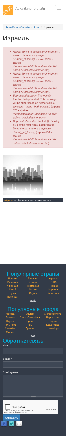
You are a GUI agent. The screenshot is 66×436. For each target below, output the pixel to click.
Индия (33, 293)
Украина (53, 278)
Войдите (8, 200)
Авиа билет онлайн (30, 8)
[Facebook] (4, 423)
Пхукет (10, 321)
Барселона (52, 317)
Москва (10, 313)
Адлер (30, 313)
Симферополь (52, 313)
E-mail (7, 358)
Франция (12, 285)
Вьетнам (12, 296)
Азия (36, 27)
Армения (53, 293)
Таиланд (33, 278)
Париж (53, 321)
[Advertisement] (33, 229)
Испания (12, 282)
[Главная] (7, 10)
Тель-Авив (10, 324)
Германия (33, 285)
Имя (5, 345)
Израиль (53, 289)
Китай (12, 289)
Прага (30, 321)
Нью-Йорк (53, 328)
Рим (29, 324)
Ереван (29, 328)
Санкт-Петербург (30, 317)
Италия (33, 282)
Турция (53, 285)
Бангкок (10, 317)
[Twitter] (11, 423)
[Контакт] (19, 423)
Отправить (11, 417)
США (53, 282)
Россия (12, 278)
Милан (10, 332)
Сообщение (10, 372)
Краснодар (52, 324)
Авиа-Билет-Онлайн (18, 27)
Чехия (33, 289)
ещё (33, 300)
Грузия (12, 293)
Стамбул (10, 328)
